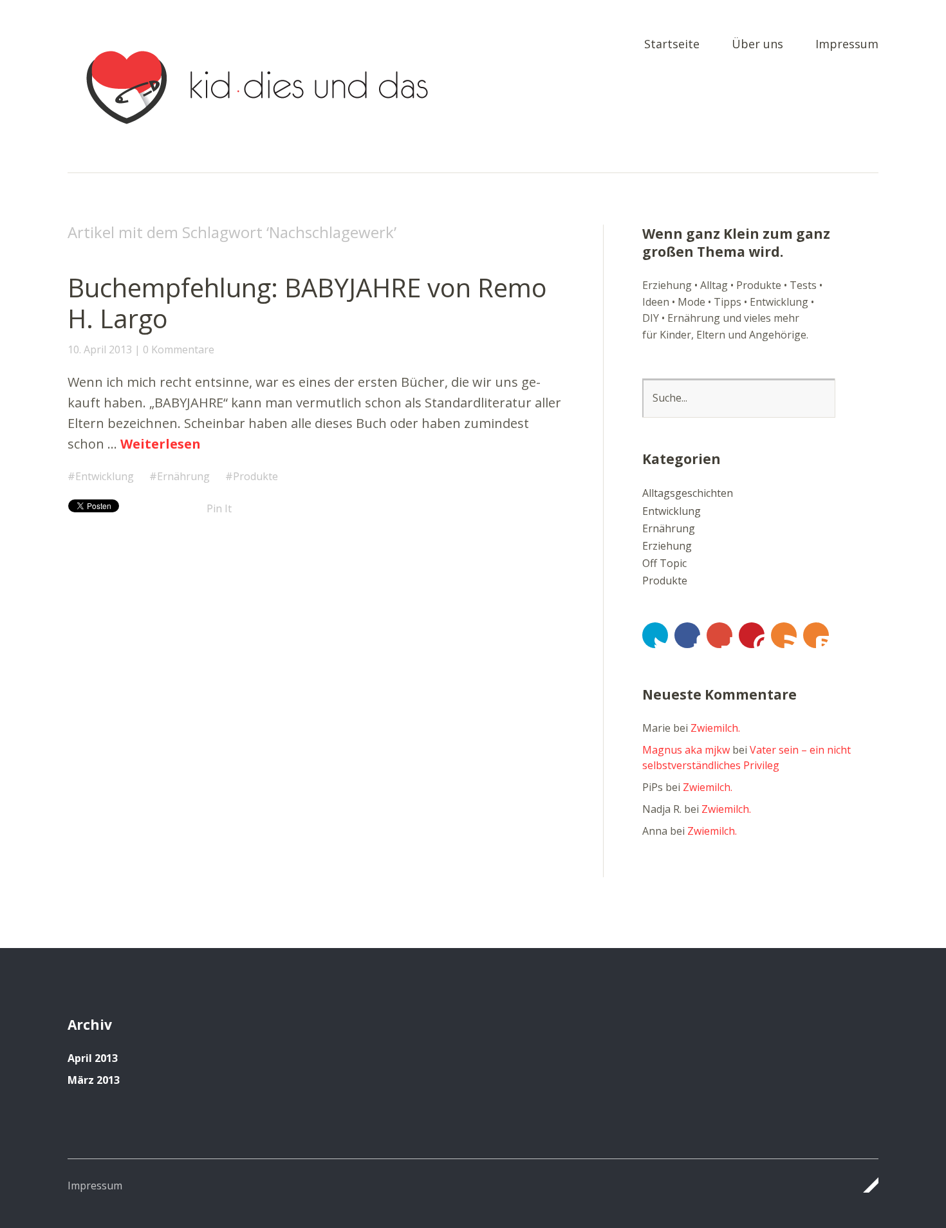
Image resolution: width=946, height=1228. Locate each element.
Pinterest (752, 635)
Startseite (672, 44)
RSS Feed (784, 635)
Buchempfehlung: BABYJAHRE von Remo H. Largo (307, 303)
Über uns (757, 44)
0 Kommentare (178, 349)
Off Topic (664, 563)
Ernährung (183, 476)
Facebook (687, 635)
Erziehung (667, 546)
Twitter (655, 635)
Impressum (846, 44)
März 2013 (94, 1080)
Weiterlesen (160, 443)
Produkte (255, 476)
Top (864, 1185)
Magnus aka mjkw (686, 750)
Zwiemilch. (715, 728)
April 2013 (93, 1058)
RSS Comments (816, 635)
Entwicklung (104, 476)
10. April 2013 (100, 349)
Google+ (719, 635)
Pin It (219, 508)
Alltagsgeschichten (687, 493)
